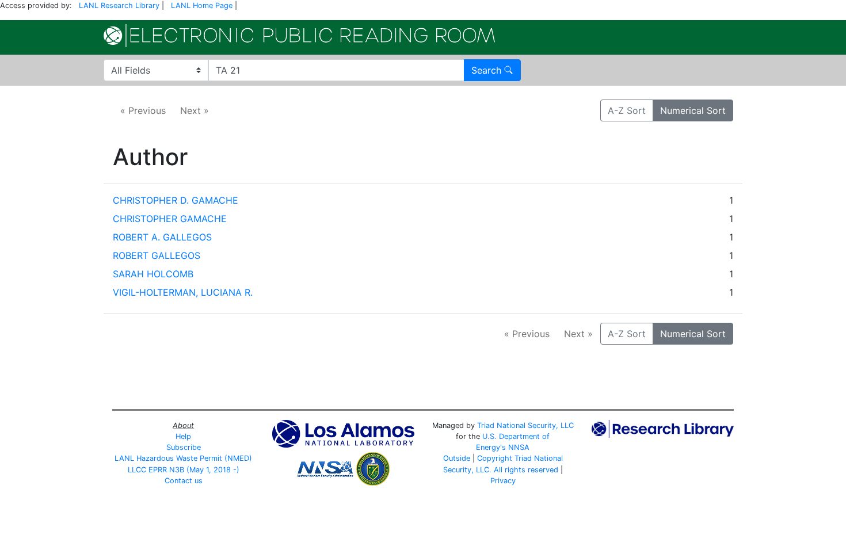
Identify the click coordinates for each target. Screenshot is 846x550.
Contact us (184, 480)
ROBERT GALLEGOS (156, 255)
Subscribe (183, 447)
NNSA (518, 447)
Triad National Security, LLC (525, 425)
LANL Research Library (119, 5)
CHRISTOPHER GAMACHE (170, 218)
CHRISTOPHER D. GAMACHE (175, 200)
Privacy (503, 480)
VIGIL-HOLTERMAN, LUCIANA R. (183, 292)
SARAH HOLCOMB (153, 274)
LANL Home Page (202, 5)
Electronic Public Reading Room (299, 35)
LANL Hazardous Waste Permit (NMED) (183, 458)
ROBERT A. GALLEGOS (162, 237)
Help (183, 436)
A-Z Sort (627, 110)
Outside (456, 458)
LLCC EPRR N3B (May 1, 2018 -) (183, 469)
